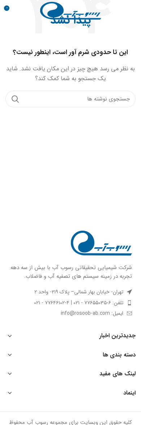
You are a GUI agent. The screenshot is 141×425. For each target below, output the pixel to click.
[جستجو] (15, 99)
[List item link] (70, 303)
